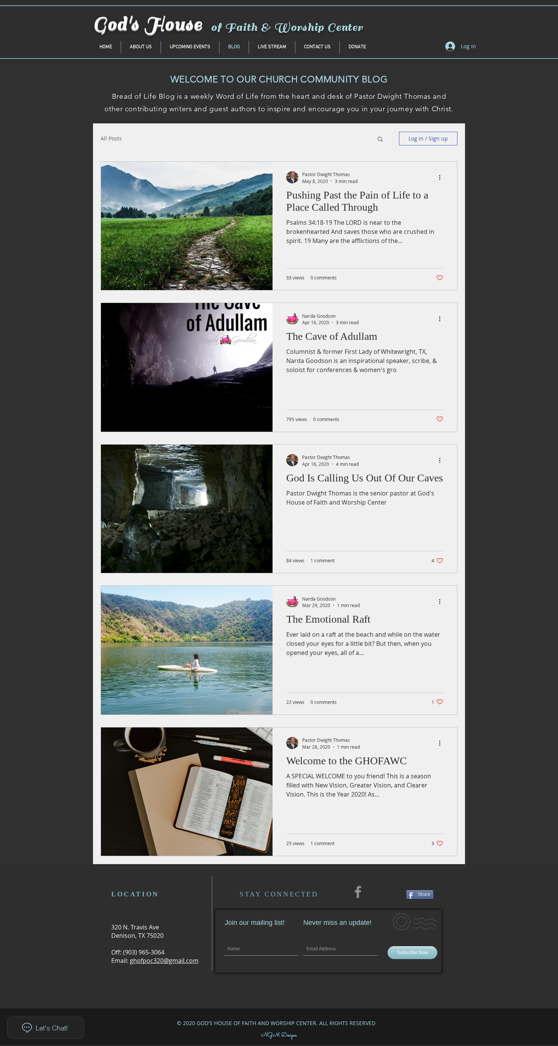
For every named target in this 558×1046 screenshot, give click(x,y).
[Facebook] (358, 892)
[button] (380, 140)
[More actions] (442, 177)
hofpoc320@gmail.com (166, 960)
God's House (148, 24)
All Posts (111, 138)
